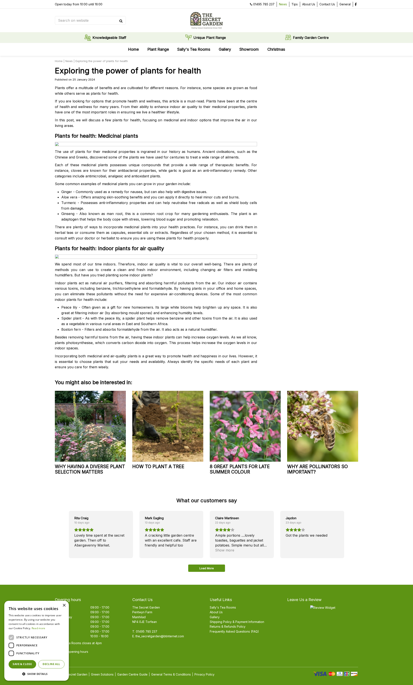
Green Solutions (102, 674)
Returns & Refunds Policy (227, 626)
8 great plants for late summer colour (240, 469)
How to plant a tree (158, 466)
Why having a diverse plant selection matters (90, 469)
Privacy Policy (204, 674)
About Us (216, 612)
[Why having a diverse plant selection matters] (90, 426)
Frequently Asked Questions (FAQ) (234, 631)
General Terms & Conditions (171, 674)
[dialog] (36, 641)
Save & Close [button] (22, 664)
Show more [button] (224, 550)
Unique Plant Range (209, 37)
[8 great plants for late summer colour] (245, 426)
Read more (38, 628)
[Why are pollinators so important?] (322, 426)
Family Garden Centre (311, 37)
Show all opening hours (71, 651)
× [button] (64, 605)
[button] (37, 673)
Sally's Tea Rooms (223, 607)
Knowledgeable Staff (109, 37)
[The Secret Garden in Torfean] (206, 20)
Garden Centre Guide (132, 674)
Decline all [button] (51, 664)
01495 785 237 (263, 4)
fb (355, 4)
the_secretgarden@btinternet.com (160, 636)
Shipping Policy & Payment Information (237, 622)
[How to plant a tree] (167, 426)
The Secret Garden (146, 607)
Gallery (215, 617)
